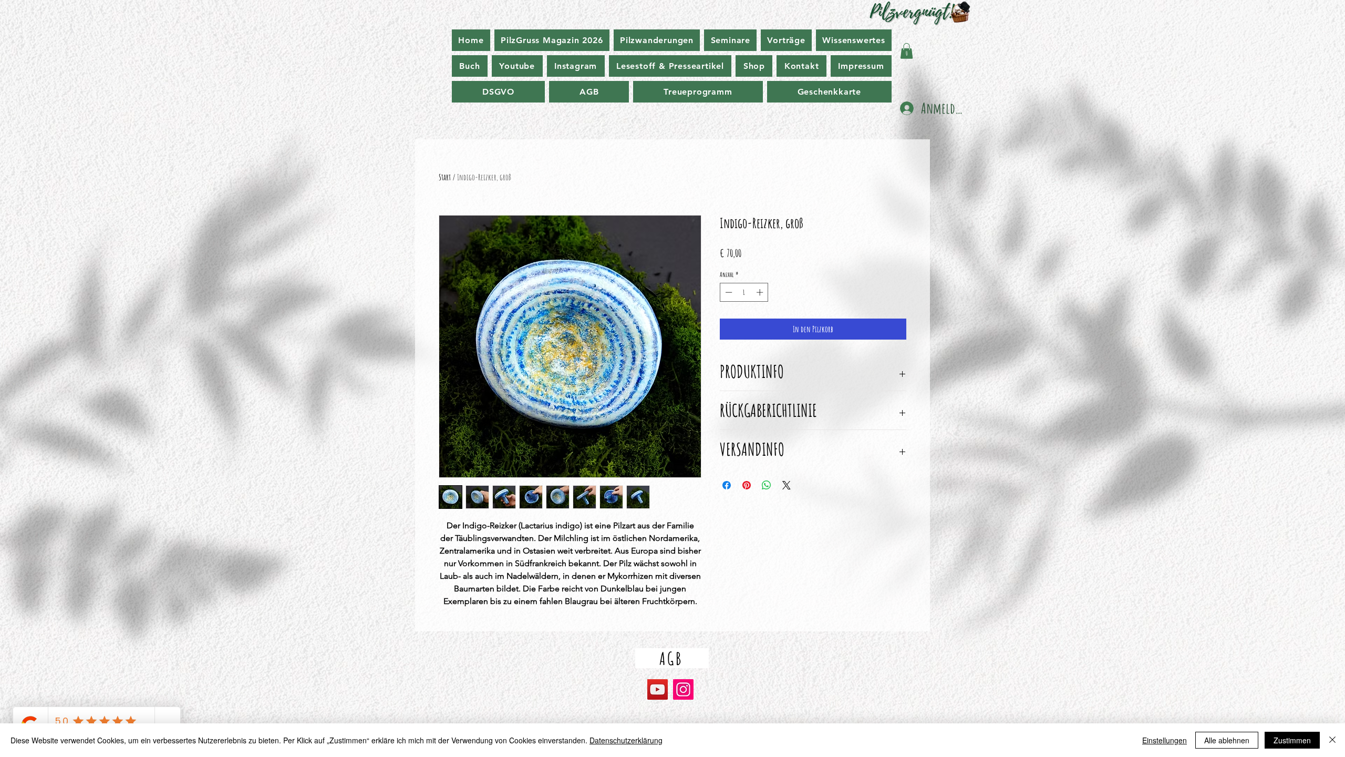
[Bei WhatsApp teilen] (766, 485)
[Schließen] (1332, 740)
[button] (906, 51)
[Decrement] (727, 292)
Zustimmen (1292, 740)
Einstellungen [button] (1164, 740)
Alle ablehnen (1226, 740)
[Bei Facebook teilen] (726, 485)
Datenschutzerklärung (626, 740)
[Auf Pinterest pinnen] (746, 485)
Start (445, 177)
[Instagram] (683, 689)
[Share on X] (786, 485)
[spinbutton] (744, 292)
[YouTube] (657, 689)
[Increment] (760, 292)
